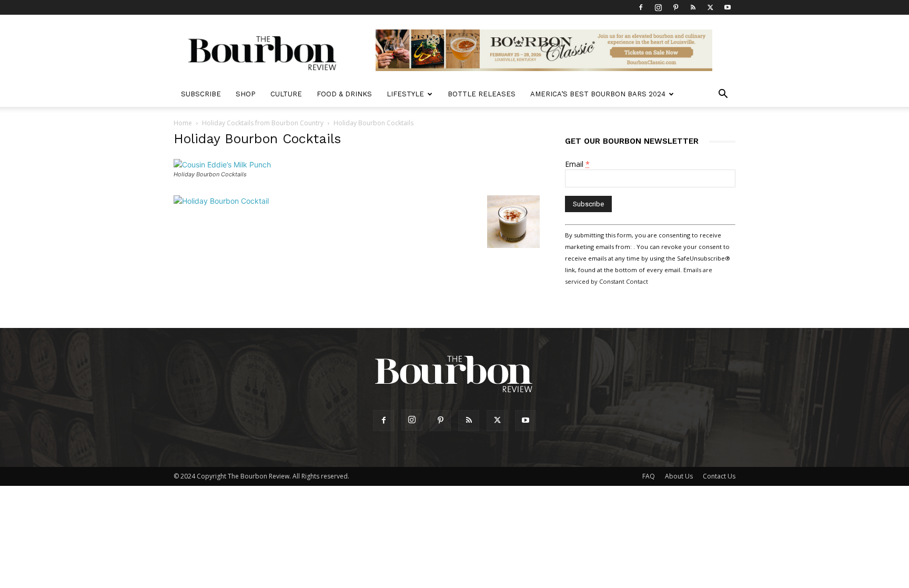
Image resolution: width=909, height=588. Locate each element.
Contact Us (719, 476)
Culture (286, 94)
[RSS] (693, 7)
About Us (679, 476)
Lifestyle (405, 94)
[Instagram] (658, 7)
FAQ (648, 476)
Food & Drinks (344, 94)
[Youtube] (727, 7)
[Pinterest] (675, 7)
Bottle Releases (482, 94)
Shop (246, 94)
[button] (722, 95)
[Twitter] (710, 7)
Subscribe (201, 94)
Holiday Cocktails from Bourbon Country (263, 122)
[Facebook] (641, 7)
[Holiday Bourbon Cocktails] (222, 164)
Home (183, 122)
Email (577, 164)
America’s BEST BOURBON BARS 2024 (597, 94)
